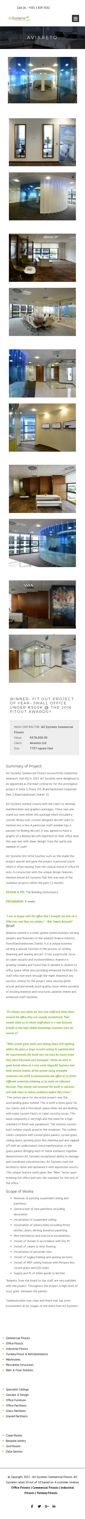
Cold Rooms (13, 1446)
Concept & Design (17, 1395)
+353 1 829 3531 (39, 8)
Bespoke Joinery (16, 1441)
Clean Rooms (14, 1435)
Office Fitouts (14, 1343)
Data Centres (14, 1451)
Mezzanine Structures (20, 1365)
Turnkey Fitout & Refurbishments (27, 1354)
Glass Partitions (16, 1411)
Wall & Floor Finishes (19, 1370)
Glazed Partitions (17, 1416)
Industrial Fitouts (17, 1349)
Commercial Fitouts (18, 1338)
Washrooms (13, 1359)
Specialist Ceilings (17, 1389)
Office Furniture (16, 1400)
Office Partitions (16, 1405)
